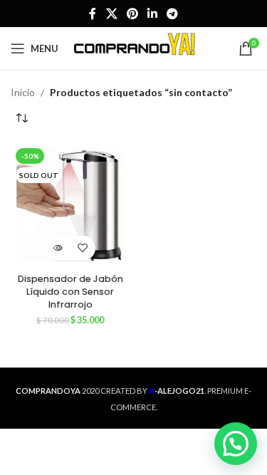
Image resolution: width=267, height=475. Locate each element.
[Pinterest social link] (132, 13)
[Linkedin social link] (152, 13)
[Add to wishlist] (82, 248)
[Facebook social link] (92, 13)
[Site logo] (135, 47)
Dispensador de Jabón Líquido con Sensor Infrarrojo (70, 291)
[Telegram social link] (172, 13)
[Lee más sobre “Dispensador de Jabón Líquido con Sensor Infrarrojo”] (58, 248)
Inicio (23, 92)
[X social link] (111, 13)
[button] (235, 443)
